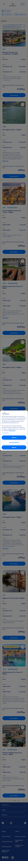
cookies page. (12, 430)
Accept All (14, 437)
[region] (14, 430)
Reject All (14, 447)
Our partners (5, 432)
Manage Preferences (14, 442)
